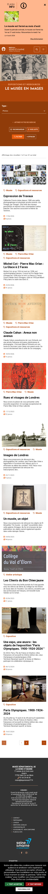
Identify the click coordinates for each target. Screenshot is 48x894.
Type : (4, 106)
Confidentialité (19, 827)
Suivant (44, 743)
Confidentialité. (32, 879)
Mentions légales (20, 825)
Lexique (16, 822)
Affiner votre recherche (25, 122)
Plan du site (17, 832)
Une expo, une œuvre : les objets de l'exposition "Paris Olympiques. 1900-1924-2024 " (23, 645)
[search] (37, 49)
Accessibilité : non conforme (24, 829)
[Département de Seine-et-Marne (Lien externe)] (24, 848)
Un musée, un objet (15, 518)
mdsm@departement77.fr (24, 780)
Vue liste (34, 129)
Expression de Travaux (18, 196)
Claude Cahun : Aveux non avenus (20, 334)
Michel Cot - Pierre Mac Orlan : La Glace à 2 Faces (23, 265)
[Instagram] (26, 852)
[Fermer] (45, 4)
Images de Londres (16, 455)
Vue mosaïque (18, 129)
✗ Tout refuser (34, 884)
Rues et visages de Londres (21, 397)
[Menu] (43, 49)
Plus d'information (36, 39)
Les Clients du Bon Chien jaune (23, 580)
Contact (16, 818)
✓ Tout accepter (14, 884)
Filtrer (19, 137)
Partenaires (17, 820)
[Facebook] (21, 852)
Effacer (31, 137)
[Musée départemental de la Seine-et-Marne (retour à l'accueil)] (15, 49)
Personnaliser (24, 889)
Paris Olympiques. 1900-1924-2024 (23, 712)
